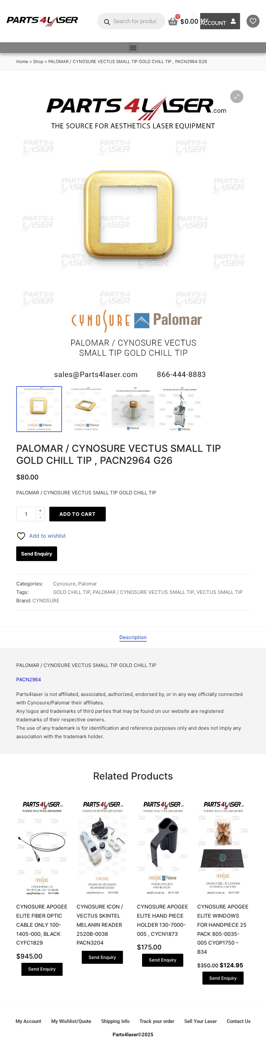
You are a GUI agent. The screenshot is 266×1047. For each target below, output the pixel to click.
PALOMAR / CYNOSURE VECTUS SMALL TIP (143, 592)
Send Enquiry (36, 554)
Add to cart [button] (42, 896)
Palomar (87, 584)
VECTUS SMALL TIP (220, 592)
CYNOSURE (45, 600)
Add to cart (77, 514)
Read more (102, 896)
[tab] (133, 637)
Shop (38, 61)
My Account (213, 22)
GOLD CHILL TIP (71, 592)
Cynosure (64, 584)
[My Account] (233, 21)
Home (22, 61)
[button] (133, 47)
